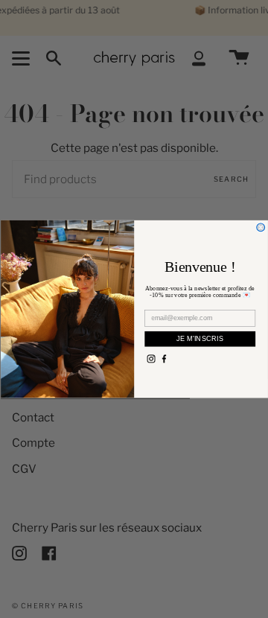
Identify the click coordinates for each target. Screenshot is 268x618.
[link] (151, 358)
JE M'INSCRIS (199, 338)
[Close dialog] (260, 227)
